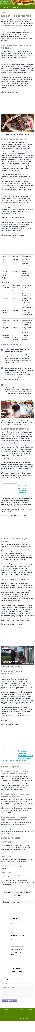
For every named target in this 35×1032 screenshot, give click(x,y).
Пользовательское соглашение (21, 1009)
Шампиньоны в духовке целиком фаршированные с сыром (17, 952)
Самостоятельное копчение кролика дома (17, 934)
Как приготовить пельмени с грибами (16, 918)
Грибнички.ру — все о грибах (11, 7)
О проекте (6, 1009)
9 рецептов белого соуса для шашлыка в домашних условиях (17, 969)
